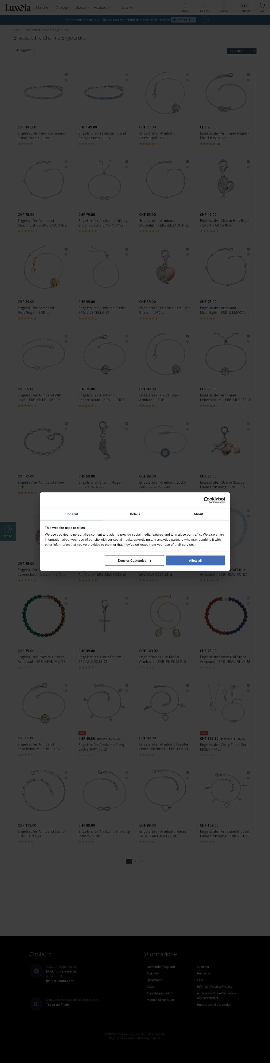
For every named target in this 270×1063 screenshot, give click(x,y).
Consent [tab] (71, 514)
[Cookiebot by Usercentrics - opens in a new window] (206, 500)
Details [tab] (135, 514)
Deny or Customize (132, 560)
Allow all (195, 560)
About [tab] (198, 514)
